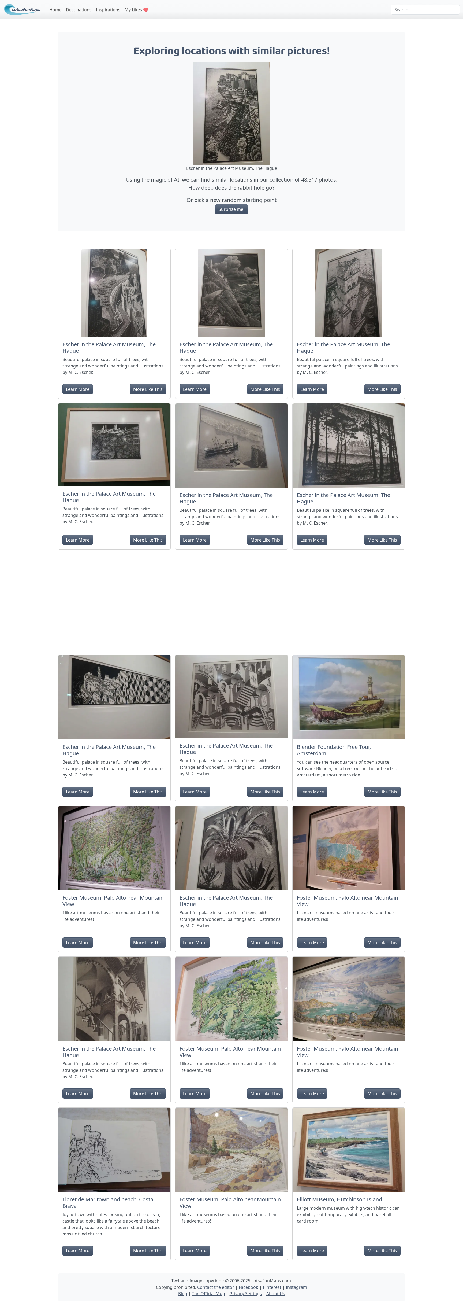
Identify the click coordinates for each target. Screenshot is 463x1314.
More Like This (148, 389)
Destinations (79, 10)
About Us (275, 1294)
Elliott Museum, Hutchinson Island (339, 1199)
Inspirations (108, 10)
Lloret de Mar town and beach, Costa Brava (107, 1202)
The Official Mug (208, 1294)
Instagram (296, 1287)
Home (55, 10)
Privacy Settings (246, 1294)
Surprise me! (231, 209)
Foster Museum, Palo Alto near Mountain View (113, 901)
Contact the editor (215, 1287)
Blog (182, 1294)
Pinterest (272, 1287)
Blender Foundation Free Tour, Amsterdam (334, 750)
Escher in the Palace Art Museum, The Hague (109, 347)
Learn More (77, 389)
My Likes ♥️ (136, 10)
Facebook (248, 1287)
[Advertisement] (231, 600)
